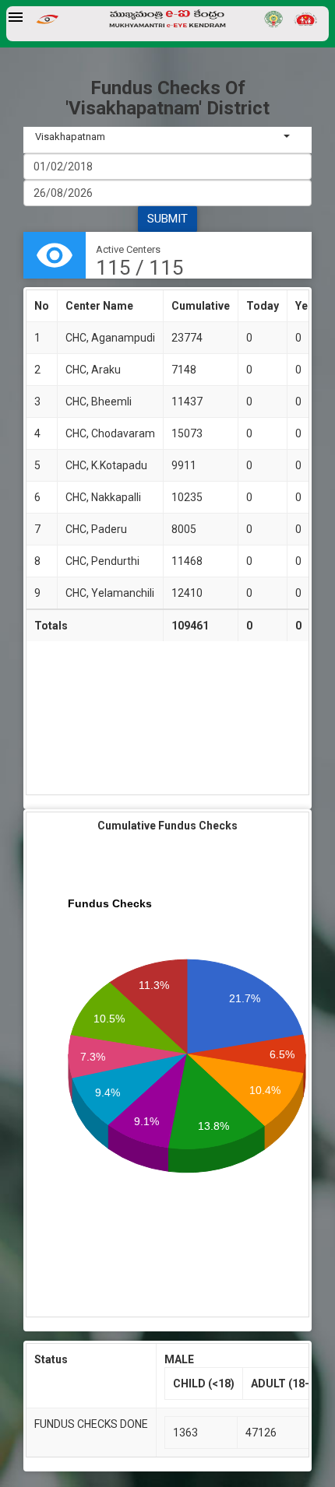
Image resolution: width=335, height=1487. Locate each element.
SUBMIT (167, 219)
